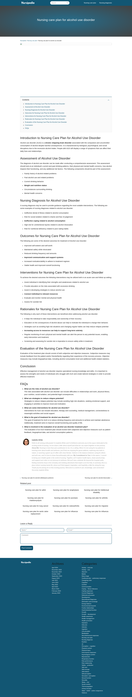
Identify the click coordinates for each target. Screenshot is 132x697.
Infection (84, 627)
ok (82, 644)
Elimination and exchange (90, 601)
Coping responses (87, 591)
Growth (84, 612)
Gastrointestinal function (89, 610)
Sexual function (86, 678)
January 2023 (56, 593)
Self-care (84, 667)
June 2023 (55, 582)
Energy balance (86, 603)
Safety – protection (87, 665)
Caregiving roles (87, 580)
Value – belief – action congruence (92, 690)
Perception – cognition (88, 646)
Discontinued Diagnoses (89, 599)
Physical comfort (87, 648)
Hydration (85, 623)
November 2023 (57, 572)
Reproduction (86, 656)
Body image (85, 576)
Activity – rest (86, 569)
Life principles (86, 631)
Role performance (87, 661)
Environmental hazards (89, 606)
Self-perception (86, 673)
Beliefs (84, 574)
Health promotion (87, 620)
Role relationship (87, 663)
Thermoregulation (87, 686)
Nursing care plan (90, 3)
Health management (88, 618)
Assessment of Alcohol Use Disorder (37, 107)
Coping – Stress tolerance (90, 589)
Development (86, 597)
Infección (84, 625)
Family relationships (88, 608)
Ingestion (84, 629)
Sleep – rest (85, 682)
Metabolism (85, 633)
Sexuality (84, 680)
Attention (84, 572)
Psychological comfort (88, 654)
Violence (84, 693)
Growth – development (89, 614)
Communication (86, 586)
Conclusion (29, 125)
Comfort (84, 584)
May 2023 (55, 584)
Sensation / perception (88, 676)
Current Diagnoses (87, 593)
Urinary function (86, 688)
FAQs (27, 128)
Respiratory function (88, 659)
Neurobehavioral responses (90, 635)
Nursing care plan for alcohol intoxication (97, 478)
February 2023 (56, 591)
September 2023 (57, 576)
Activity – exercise (87, 567)
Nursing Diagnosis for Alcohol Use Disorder (40, 110)
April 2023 (55, 586)
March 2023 (55, 589)
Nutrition (84, 642)
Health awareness (87, 616)
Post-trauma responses (89, 652)
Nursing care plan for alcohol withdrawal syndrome (38, 478)
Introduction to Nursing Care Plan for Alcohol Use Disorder (45, 104)
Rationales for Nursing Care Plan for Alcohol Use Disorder (45, 119)
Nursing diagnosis (105, 3)
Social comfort (86, 684)
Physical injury (86, 650)
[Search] (67, 2)
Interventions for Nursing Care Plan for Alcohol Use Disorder (45, 116)
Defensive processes (88, 595)
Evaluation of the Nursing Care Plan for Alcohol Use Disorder (46, 122)
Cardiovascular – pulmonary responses (94, 578)
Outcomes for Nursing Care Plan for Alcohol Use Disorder (44, 113)
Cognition (85, 582)
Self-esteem (85, 671)
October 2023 (56, 574)
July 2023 (55, 580)
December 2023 (57, 569)
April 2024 (55, 567)
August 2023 (56, 578)
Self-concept (85, 669)
